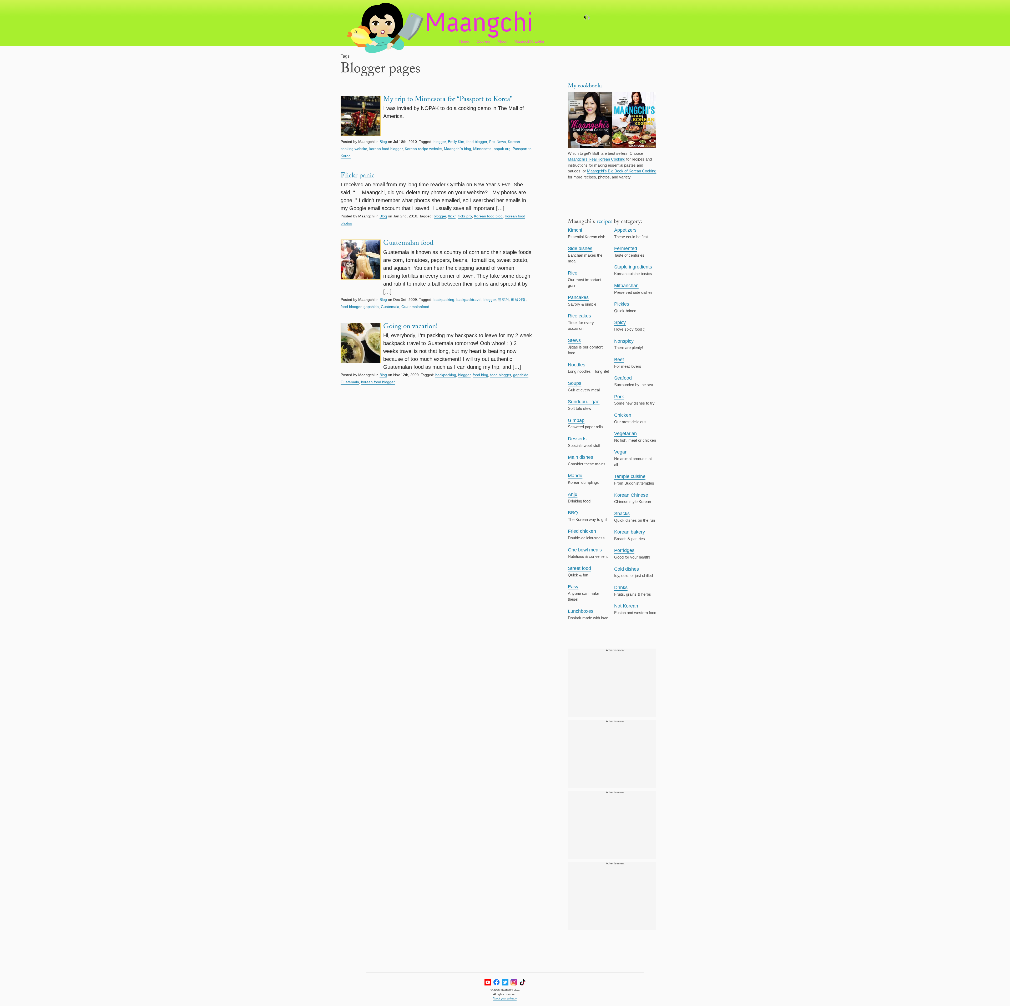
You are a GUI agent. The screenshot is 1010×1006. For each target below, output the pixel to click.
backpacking (443, 299)
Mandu (575, 475)
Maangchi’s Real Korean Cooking (596, 159)
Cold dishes (626, 569)
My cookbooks (585, 86)
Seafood (623, 378)
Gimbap (576, 420)
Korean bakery (629, 532)
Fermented (625, 248)
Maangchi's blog (457, 149)
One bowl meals (585, 549)
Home (464, 41)
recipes (604, 222)
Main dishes (580, 457)
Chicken (622, 415)
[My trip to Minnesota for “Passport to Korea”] (361, 117)
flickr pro (465, 216)
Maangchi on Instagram (514, 982)
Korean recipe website (423, 149)
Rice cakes (579, 315)
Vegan (621, 452)
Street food (579, 568)
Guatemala (390, 307)
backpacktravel (468, 299)
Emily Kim (456, 142)
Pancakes (578, 297)
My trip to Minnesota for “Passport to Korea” (448, 100)
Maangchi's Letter (529, 41)
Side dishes (580, 248)
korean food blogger (386, 149)
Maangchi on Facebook (496, 982)
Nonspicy (624, 341)
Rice (572, 273)
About (502, 41)
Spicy (620, 322)
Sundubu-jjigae (583, 401)
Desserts (577, 438)
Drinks (621, 587)
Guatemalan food (408, 244)
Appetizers (625, 230)
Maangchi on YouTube (487, 982)
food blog (480, 375)
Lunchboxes (580, 611)
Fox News (497, 142)
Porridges (624, 550)
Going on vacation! (410, 327)
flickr (452, 216)
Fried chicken (582, 531)
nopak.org (502, 149)
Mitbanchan (626, 285)
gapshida (371, 307)
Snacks (622, 513)
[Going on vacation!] (361, 347)
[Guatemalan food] (361, 267)
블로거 (503, 299)
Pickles (621, 304)
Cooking (483, 41)
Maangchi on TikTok (522, 982)
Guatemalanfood (415, 307)
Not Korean (626, 606)
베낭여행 (518, 299)
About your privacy (505, 998)
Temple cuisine (629, 476)
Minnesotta (482, 149)
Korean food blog (488, 216)
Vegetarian (625, 433)
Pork (619, 396)
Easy (573, 586)
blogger (439, 142)
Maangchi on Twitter (505, 982)
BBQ (573, 512)
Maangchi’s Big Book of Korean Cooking (621, 171)
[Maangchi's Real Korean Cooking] (590, 121)
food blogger (476, 142)
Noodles (576, 364)
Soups (574, 383)
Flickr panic (358, 176)
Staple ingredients (633, 267)
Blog (383, 142)
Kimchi (575, 230)
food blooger (351, 307)
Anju (572, 494)
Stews (574, 340)
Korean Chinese (631, 495)
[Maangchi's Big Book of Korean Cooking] (634, 121)
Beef (619, 359)
